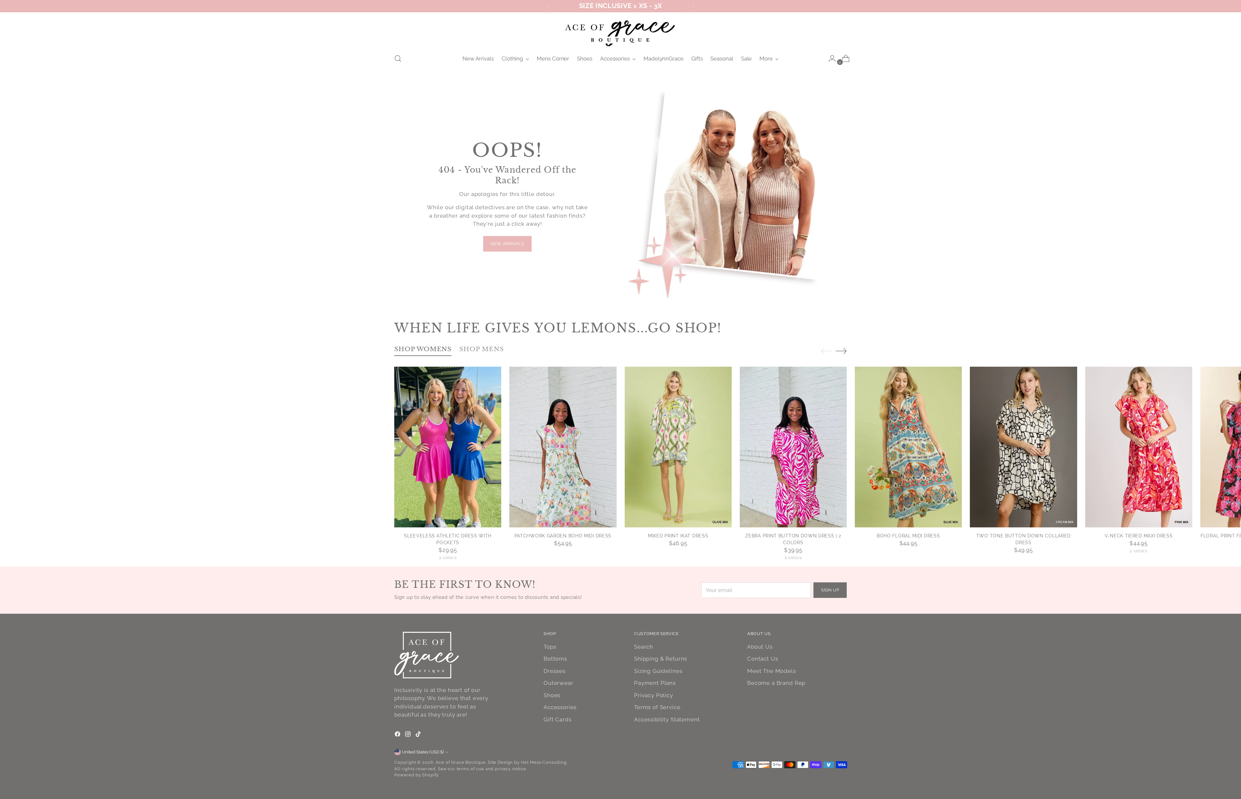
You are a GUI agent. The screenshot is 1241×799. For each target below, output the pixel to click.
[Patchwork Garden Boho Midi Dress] (562, 447)
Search (643, 646)
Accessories (560, 707)
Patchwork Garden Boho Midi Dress (562, 535)
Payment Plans (655, 683)
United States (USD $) (423, 752)
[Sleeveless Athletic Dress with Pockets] (447, 447)
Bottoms (555, 658)
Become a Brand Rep (776, 683)
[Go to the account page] (829, 58)
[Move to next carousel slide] (841, 350)
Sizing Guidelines (658, 671)
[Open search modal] (397, 58)
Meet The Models (771, 671)
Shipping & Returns (660, 658)
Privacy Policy (653, 695)
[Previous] (547, 6)
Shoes (552, 695)
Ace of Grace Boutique (461, 762)
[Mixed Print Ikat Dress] (678, 447)
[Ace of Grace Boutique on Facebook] (398, 735)
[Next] (693, 6)
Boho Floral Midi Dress (908, 535)
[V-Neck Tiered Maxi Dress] (1138, 447)
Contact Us (762, 658)
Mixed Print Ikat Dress (678, 535)
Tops (550, 646)
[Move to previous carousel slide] (826, 351)
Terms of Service (657, 707)
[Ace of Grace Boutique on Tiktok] (419, 735)
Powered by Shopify (416, 774)
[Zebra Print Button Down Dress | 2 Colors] (793, 447)
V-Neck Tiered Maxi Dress (1139, 535)
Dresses (555, 671)
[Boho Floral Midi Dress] (908, 447)
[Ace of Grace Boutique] (620, 32)
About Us (760, 646)
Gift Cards (558, 719)
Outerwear (558, 683)
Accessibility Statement (667, 719)
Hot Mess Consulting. (544, 762)
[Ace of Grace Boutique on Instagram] (408, 735)
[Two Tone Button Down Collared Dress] (1023, 447)
